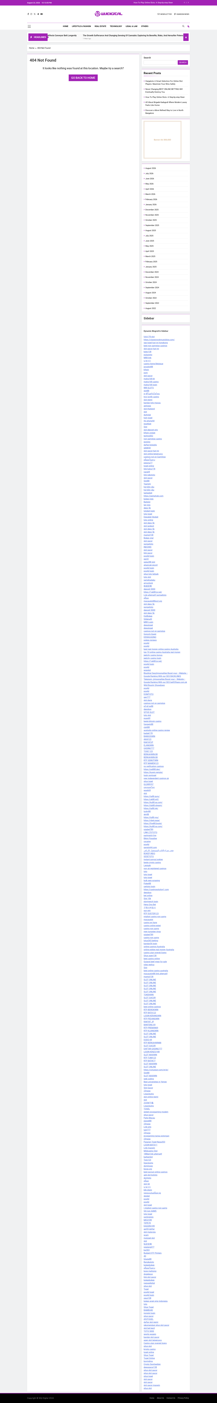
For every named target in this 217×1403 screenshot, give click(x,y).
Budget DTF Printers (152, 1253)
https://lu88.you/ (151, 817)
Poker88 (147, 883)
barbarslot (148, 1157)
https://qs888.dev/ (152, 769)
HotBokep (148, 616)
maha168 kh (149, 379)
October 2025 (151, 220)
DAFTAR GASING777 (153, 1049)
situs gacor (148, 1115)
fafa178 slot (149, 337)
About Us (160, 1398)
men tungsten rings (152, 931)
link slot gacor (150, 1277)
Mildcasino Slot (150, 1151)
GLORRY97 (148, 784)
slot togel (148, 1205)
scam (146, 1235)
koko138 (147, 352)
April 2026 (149, 189)
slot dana (148, 700)
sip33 (146, 559)
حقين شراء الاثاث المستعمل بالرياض (159, 850)
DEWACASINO (150, 637)
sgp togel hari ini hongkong (156, 343)
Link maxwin (149, 1148)
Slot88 (146, 481)
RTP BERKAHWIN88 (152, 1043)
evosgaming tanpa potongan (156, 1136)
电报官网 (148, 586)
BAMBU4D (148, 1310)
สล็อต (146, 598)
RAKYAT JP (149, 1022)
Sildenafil (148, 619)
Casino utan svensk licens (155, 1343)
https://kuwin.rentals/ (153, 772)
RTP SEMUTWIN (151, 760)
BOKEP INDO (149, 853)
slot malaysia (150, 1232)
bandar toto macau (152, 403)
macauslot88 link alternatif (156, 973)
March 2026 (150, 194)
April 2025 (149, 251)
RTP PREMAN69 (151, 1028)
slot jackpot (149, 526)
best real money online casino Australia (161, 649)
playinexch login (151, 901)
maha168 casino (151, 382)
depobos (147, 709)
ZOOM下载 (148, 1103)
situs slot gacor (150, 1370)
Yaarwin (147, 484)
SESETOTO (149, 856)
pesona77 (148, 463)
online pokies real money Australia (159, 949)
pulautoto (148, 355)
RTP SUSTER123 (151, 913)
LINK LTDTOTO (150, 832)
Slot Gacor (148, 1088)
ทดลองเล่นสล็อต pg (152, 1193)
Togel (146, 1289)
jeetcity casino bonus (153, 655)
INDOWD (147, 547)
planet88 (147, 1121)
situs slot (148, 1286)
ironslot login (149, 1313)
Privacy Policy (183, 1398)
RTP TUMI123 (150, 1058)
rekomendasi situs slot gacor (156, 1325)
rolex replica (149, 964)
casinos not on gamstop (154, 631)
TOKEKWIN (149, 995)
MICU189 (148, 1220)
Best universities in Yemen (155, 1082)
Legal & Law (131, 26)
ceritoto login (149, 886)
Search (147, 57)
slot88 (146, 391)
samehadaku (149, 580)
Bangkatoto (149, 1262)
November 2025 (152, 215)
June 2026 (149, 179)
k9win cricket (149, 433)
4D (145, 1256)
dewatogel (148, 625)
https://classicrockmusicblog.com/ (159, 340)
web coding (149, 1079)
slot (145, 412)
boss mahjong (150, 1271)
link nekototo (149, 475)
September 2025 (152, 225)
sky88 (146, 814)
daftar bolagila (150, 445)
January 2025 (150, 267)
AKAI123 (147, 739)
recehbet (147, 424)
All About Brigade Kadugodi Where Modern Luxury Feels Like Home (145, 3)
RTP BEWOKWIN (151, 1010)
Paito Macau (149, 1118)
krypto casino (150, 1349)
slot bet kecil (149, 1328)
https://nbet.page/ (152, 820)
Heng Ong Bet (150, 904)
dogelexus (148, 1274)
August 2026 (150, 168)
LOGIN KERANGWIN (152, 1016)
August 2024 (150, 293)
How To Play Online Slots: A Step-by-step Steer (165, 97)
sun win (147, 910)
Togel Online (149, 1358)
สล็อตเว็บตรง (149, 460)
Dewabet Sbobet (151, 517)
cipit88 (147, 727)
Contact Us (171, 1398)
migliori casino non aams (155, 916)
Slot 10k (147, 898)
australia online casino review (157, 730)
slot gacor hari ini (151, 349)
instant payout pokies (153, 859)
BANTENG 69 (149, 1025)
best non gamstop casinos (155, 346)
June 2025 (149, 241)
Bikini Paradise (150, 838)
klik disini (148, 1190)
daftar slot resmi (151, 1322)
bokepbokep (149, 1265)
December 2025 (151, 210)
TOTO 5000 (149, 1331)
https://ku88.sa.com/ (153, 802)
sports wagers (150, 1334)
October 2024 (151, 282)
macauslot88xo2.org (153, 601)
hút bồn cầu (149, 487)
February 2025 (151, 262)
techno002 (148, 436)
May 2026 (149, 184)
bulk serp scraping (152, 880)
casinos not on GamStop (155, 457)
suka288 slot (149, 562)
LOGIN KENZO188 (152, 1052)
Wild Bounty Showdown (154, 685)
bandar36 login (150, 943)
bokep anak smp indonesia (156, 1301)
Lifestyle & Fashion (81, 26)
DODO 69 (148, 1040)
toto (145, 871)
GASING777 (149, 748)
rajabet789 (148, 829)
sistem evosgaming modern (156, 1112)
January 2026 (150, 204)
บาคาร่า (147, 361)
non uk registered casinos (155, 868)
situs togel (148, 781)
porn (146, 373)
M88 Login (148, 622)
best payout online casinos (155, 1172)
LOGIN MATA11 (150, 1145)
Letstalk (147, 865)
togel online (149, 466)
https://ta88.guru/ (152, 796)
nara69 (147, 472)
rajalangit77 (149, 1247)
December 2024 (151, 272)
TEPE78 (147, 1223)
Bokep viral (148, 538)
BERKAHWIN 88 (151, 754)
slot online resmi (151, 1097)
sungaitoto (148, 544)
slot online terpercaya (153, 454)
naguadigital (149, 1283)
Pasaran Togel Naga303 (154, 1142)
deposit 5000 (149, 589)
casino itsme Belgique (153, 364)
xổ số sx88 (148, 706)
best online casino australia (156, 970)
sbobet (147, 1196)
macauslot (148, 919)
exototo (147, 442)
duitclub (147, 415)
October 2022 (151, 298)
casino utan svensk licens (155, 952)
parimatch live (150, 835)
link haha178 (149, 469)
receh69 (147, 790)
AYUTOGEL (148, 1319)
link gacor (148, 553)
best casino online (152, 958)
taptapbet (148, 493)
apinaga (147, 406)
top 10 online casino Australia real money (162, 652)
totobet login (149, 511)
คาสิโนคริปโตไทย (152, 394)
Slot (145, 427)
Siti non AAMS (150, 1211)
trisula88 (147, 1259)
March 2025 (150, 256)
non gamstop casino (153, 439)
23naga (147, 1091)
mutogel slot (149, 1238)
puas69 (147, 718)
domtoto (147, 1178)
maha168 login (150, 385)
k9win (146, 370)
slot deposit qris (151, 430)
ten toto (147, 505)
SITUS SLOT (149, 712)
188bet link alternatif (153, 1154)
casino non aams (151, 928)
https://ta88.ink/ (151, 808)
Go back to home (83, 77)
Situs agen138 (150, 955)
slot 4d (147, 1184)
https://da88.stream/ (153, 805)
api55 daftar (149, 1229)
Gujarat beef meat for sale (155, 961)
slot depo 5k (149, 523)
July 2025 (149, 236)
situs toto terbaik (151, 574)
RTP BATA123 (150, 1013)
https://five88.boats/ (153, 823)
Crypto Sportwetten (152, 1364)
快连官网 (148, 1244)
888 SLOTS (149, 388)
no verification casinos (154, 766)
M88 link (147, 358)
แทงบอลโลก (149, 787)
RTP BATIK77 (149, 1061)
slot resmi (148, 400)
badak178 (148, 733)
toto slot (147, 577)
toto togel (148, 514)
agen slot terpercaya (153, 1340)
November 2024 (152, 277)
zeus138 (147, 1298)
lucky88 (147, 811)
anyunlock (148, 583)
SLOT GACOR (150, 998)
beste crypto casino (152, 862)
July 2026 (149, 173)
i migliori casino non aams (155, 1208)
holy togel (148, 418)
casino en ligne (150, 922)
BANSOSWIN (149, 736)
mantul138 (148, 535)
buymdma (148, 1361)
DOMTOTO (148, 694)
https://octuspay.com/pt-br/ (156, 1070)
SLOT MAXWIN (150, 1055)
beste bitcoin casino (152, 721)
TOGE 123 (148, 751)
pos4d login (149, 556)
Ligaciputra (149, 1094)
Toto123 (147, 1160)
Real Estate (100, 26)
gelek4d (147, 448)
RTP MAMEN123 (151, 763)
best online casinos (152, 1007)
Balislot (147, 502)
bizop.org (148, 1169)
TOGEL (147, 1109)
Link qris (147, 1127)
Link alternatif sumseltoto (155, 595)
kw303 (147, 1250)
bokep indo (148, 499)
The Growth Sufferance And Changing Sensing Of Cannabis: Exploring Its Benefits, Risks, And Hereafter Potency (88, 35)
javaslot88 (148, 367)
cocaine (147, 841)
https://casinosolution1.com (156, 889)
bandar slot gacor (151, 1337)
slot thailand (149, 409)
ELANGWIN (149, 745)
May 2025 (149, 246)
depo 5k (147, 508)
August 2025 (150, 230)
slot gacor (148, 376)
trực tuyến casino (151, 397)
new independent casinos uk (156, 778)
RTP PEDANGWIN (151, 1019)
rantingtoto (148, 1217)
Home (65, 26)
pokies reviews (150, 640)
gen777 (147, 697)
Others (144, 26)
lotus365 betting (151, 940)
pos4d (146, 643)
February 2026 (151, 199)
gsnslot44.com (150, 847)
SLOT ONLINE (150, 979)
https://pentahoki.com (153, 496)
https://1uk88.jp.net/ (153, 592)
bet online (148, 895)
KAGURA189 (149, 1226)
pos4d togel (149, 1292)
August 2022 (150, 308)
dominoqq (148, 1166)
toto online (148, 520)
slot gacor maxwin (152, 1385)
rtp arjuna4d (149, 421)
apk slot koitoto (150, 1175)
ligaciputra (148, 1163)
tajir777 (147, 1130)
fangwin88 (148, 724)
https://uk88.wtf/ (151, 799)
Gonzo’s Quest (150, 634)
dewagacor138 (150, 1367)
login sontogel (150, 775)
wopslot (147, 670)
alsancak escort (151, 565)
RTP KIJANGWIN (151, 1031)
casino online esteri (152, 925)
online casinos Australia (154, 946)
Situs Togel (149, 1307)
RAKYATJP (148, 742)
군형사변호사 (150, 907)
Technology (116, 26)
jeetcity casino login (152, 658)
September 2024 (152, 287)
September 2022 (152, 303)
